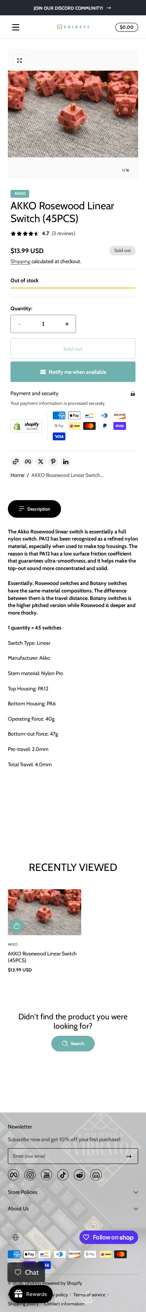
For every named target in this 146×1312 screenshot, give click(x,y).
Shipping (20, 261)
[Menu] (16, 27)
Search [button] (77, 1043)
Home (17, 475)
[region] (73, 7)
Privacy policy (54, 1294)
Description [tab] (38, 509)
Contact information (64, 1303)
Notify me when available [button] (77, 372)
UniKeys (33, 1283)
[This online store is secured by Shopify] (26, 426)
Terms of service (89, 1294)
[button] (126, 27)
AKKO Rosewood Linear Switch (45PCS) (42, 957)
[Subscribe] (129, 1156)
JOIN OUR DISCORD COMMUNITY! (68, 7)
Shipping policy (23, 1303)
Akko (20, 194)
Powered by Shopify (62, 1283)
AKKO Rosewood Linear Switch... (67, 475)
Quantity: (21, 308)
